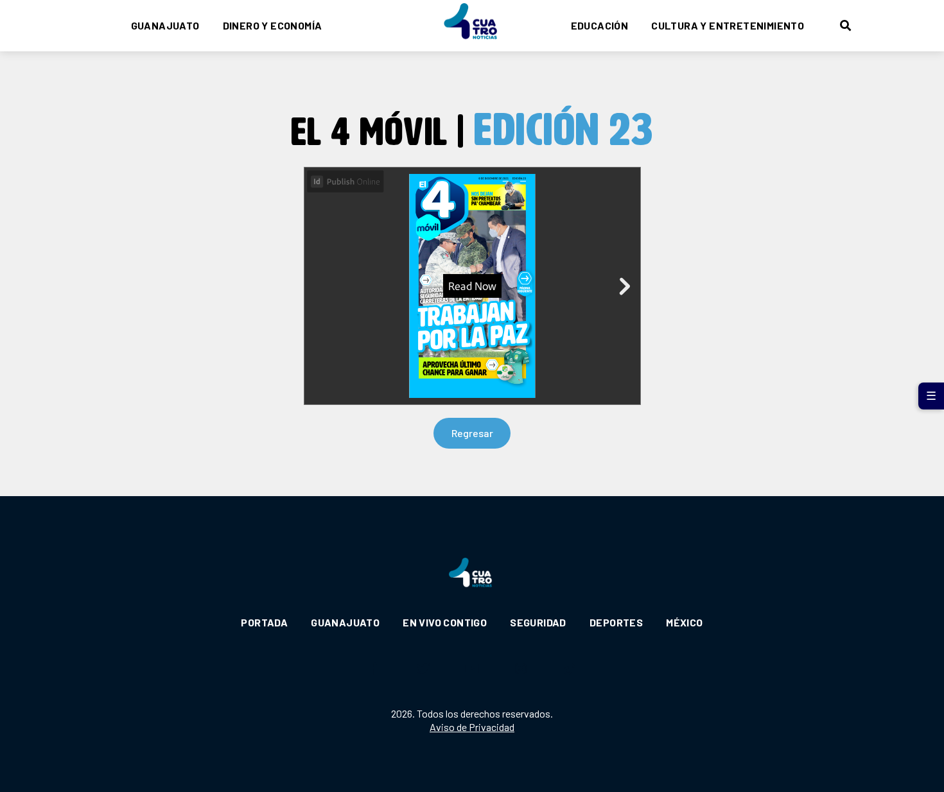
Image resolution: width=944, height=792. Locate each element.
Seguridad (538, 622)
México (684, 622)
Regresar (472, 433)
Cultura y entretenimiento (727, 25)
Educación (600, 25)
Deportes (616, 622)
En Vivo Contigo (445, 622)
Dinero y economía (272, 25)
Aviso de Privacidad (472, 727)
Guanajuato (165, 25)
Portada (264, 622)
